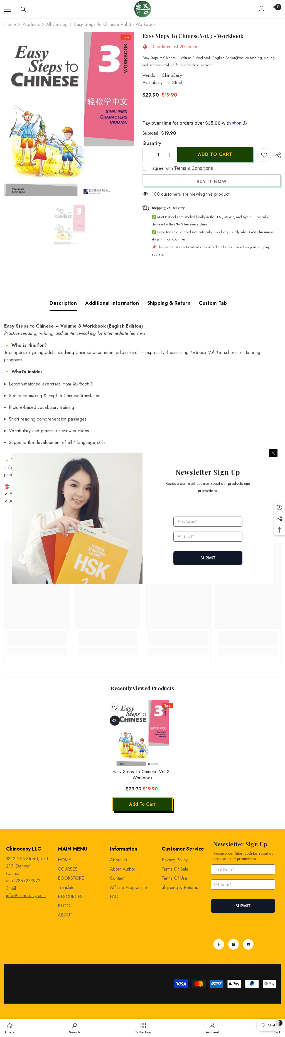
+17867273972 (26, 881)
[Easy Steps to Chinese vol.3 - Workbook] (143, 733)
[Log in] (262, 9)
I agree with (161, 168)
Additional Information (112, 303)
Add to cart (215, 154)
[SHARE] (276, 155)
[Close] (273, 453)
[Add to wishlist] (264, 155)
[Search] (23, 9)
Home (10, 24)
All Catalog (57, 24)
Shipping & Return (168, 303)
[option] (69, 114)
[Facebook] (218, 944)
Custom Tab (213, 303)
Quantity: (152, 143)
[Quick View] (115, 721)
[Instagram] (233, 944)
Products (31, 24)
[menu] (7, 9)
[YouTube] (248, 944)
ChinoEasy (172, 75)
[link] (37, 638)
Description (63, 303)
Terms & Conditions (193, 168)
